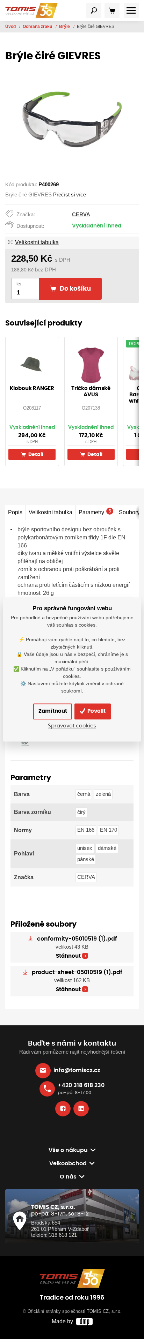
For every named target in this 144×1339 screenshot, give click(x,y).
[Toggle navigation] (94, 10)
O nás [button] (68, 1177)
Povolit (96, 711)
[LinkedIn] (81, 1108)
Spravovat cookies (72, 726)
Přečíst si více (69, 194)
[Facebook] (63, 1108)
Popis (15, 512)
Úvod (11, 26)
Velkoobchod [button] (68, 1163)
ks (18, 283)
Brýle (65, 26)
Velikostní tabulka (36, 242)
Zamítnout (52, 711)
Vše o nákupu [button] (68, 1150)
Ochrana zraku (38, 26)
